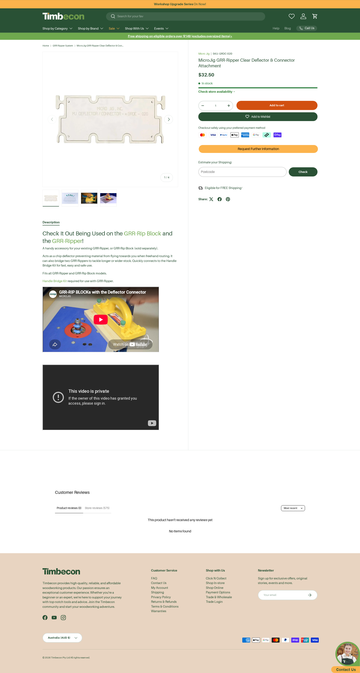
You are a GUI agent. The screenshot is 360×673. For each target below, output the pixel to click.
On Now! (180, 4)
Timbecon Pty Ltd (60, 657)
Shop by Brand (88, 28)
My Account (159, 587)
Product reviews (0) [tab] (69, 508)
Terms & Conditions (165, 606)
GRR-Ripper (67, 241)
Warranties (158, 611)
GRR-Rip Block (142, 233)
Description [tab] (51, 222)
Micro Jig (204, 53)
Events (159, 28)
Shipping (157, 592)
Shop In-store (215, 583)
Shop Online (214, 587)
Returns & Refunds (164, 601)
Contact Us (158, 583)
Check (303, 171)
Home (45, 46)
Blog (287, 28)
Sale (112, 28)
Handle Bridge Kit (54, 281)
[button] (315, 16)
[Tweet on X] (211, 199)
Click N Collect (216, 578)
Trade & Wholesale (219, 597)
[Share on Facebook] (219, 199)
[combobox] (185, 16)
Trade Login (214, 601)
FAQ (154, 578)
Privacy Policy (161, 597)
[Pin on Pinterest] (228, 199)
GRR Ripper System (63, 46)
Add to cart (277, 105)
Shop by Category (55, 28)
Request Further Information (258, 149)
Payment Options (218, 592)
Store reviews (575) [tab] (97, 508)
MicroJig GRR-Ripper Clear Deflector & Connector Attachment (100, 46)
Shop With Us (134, 28)
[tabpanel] (110, 331)
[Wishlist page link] (292, 16)
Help (276, 28)
